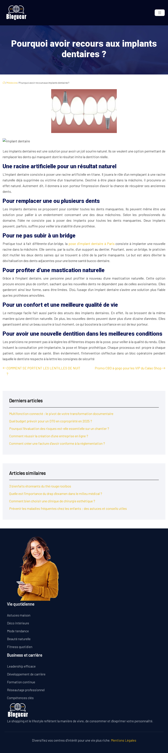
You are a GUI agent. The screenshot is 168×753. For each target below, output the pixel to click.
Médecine (12, 82)
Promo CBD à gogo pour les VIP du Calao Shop (128, 368)
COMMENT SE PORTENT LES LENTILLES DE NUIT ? (43, 371)
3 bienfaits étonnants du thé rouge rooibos (40, 486)
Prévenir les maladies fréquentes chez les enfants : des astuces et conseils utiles (68, 508)
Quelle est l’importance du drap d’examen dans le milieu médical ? (55, 493)
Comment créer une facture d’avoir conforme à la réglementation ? (57, 443)
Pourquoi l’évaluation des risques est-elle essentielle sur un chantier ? (59, 428)
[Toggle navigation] (160, 12)
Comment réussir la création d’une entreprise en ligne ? (48, 436)
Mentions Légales (123, 740)
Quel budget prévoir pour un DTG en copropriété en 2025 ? (50, 421)
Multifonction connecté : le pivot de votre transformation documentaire (61, 413)
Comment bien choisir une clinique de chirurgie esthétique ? (52, 501)
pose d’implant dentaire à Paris (91, 243)
